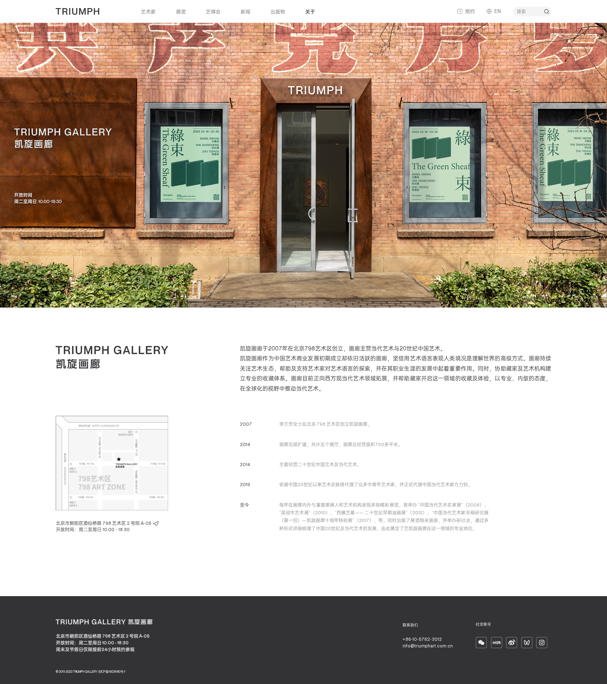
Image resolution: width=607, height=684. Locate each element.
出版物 (277, 11)
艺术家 (148, 11)
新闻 (245, 11)
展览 (181, 11)
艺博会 (213, 11)
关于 (310, 11)
